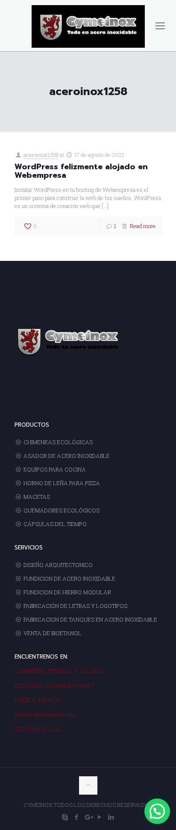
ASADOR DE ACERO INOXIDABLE (66, 456)
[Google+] (88, 817)
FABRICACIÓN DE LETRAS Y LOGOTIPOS (75, 606)
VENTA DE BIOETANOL (52, 633)
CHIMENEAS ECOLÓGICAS (58, 442)
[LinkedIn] (111, 817)
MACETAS (36, 496)
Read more (142, 226)
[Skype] (65, 817)
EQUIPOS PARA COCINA (54, 469)
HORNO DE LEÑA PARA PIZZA (61, 483)
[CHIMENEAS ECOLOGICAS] (88, 25)
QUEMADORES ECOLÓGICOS (61, 510)
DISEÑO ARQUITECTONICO (58, 565)
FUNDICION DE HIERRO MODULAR (67, 592)
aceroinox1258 (41, 155)
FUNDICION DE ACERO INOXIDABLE (69, 578)
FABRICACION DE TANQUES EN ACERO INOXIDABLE (90, 619)
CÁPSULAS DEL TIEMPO (55, 524)
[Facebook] (76, 817)
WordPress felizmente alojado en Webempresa (81, 171)
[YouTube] (99, 817)
